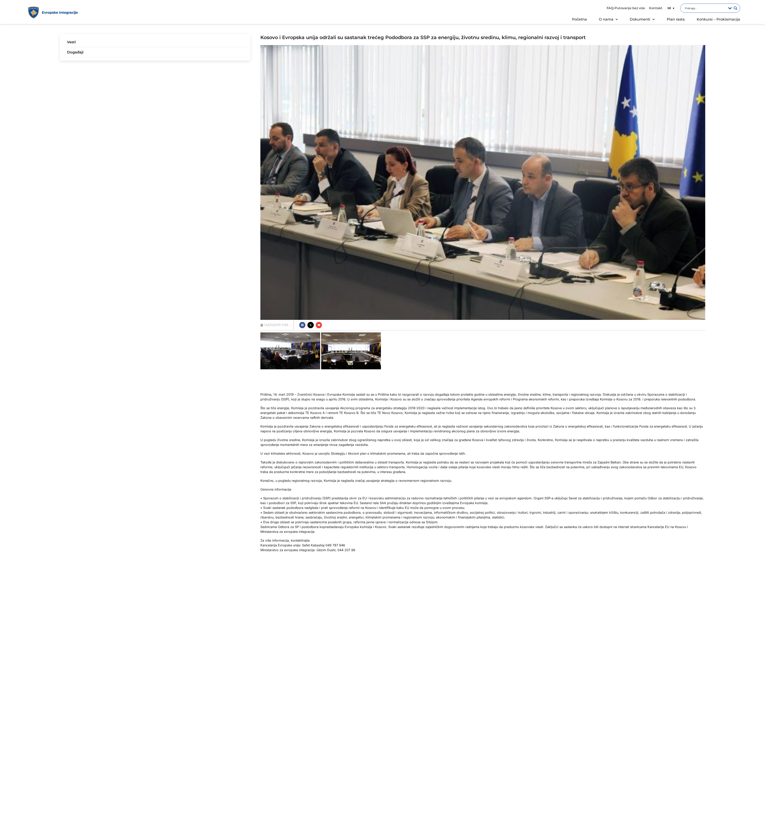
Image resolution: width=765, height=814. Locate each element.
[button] (670, 8)
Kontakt (655, 8)
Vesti (71, 42)
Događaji (75, 52)
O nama (606, 19)
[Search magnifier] (735, 8)
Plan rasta (676, 19)
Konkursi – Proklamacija (718, 19)
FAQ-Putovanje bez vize (626, 8)
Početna (579, 19)
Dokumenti (640, 19)
